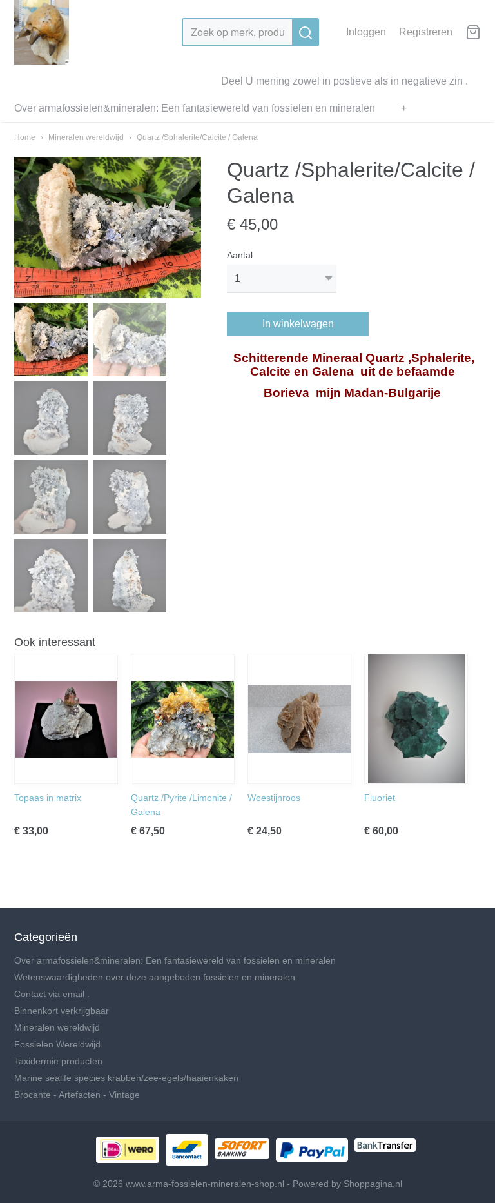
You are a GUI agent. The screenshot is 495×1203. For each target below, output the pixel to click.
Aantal (240, 255)
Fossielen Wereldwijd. (58, 1044)
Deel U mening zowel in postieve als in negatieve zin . (344, 81)
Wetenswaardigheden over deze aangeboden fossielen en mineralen (154, 977)
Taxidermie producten (58, 1061)
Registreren (425, 31)
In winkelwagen (298, 323)
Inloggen (366, 31)
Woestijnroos (274, 798)
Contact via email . (52, 994)
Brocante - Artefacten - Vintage (77, 1094)
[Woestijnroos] (299, 718)
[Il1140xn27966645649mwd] (107, 227)
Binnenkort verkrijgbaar (61, 1011)
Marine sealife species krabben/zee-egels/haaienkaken (126, 1078)
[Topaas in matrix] (66, 718)
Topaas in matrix (47, 798)
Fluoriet (379, 798)
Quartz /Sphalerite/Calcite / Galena (197, 137)
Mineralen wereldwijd (86, 137)
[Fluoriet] (416, 718)
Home (24, 137)
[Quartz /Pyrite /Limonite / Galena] (182, 718)
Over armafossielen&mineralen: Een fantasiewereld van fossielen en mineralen (194, 108)
